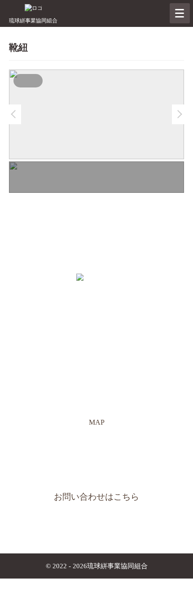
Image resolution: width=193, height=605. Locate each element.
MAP (100, 424)
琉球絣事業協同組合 (33, 20)
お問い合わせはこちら (96, 496)
